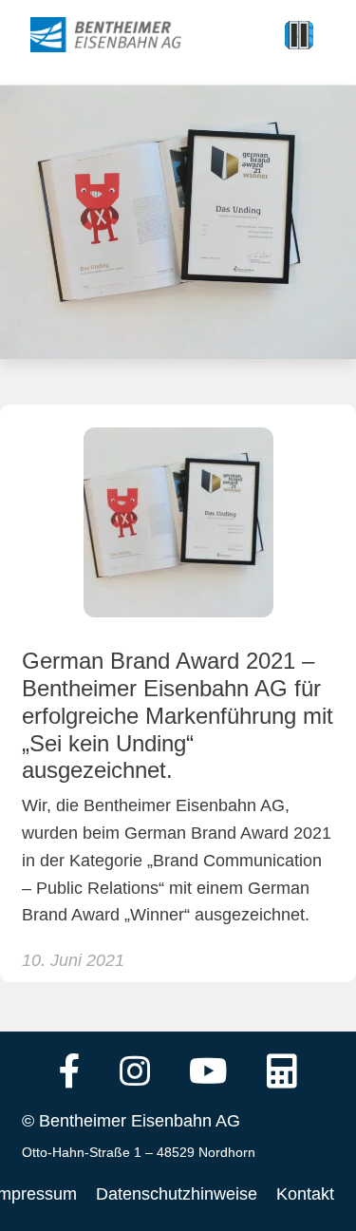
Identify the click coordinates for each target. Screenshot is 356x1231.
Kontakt (305, 1193)
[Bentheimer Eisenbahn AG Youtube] (208, 1073)
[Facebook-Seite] (70, 1073)
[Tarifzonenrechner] (282, 1073)
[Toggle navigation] (299, 35)
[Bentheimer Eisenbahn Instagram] (135, 1073)
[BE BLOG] (123, 35)
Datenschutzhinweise (176, 1193)
